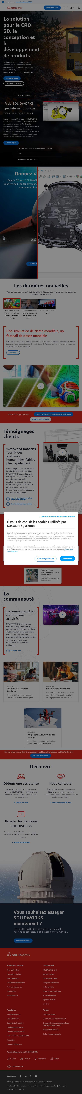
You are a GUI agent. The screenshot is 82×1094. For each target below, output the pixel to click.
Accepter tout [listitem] (67, 559)
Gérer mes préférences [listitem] (45, 559)
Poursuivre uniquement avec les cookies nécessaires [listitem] (58, 516)
